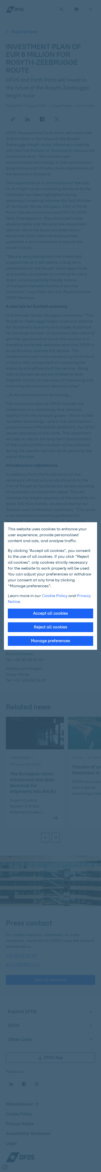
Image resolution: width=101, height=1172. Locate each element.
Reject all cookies (50, 627)
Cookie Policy (54, 595)
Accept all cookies (50, 613)
